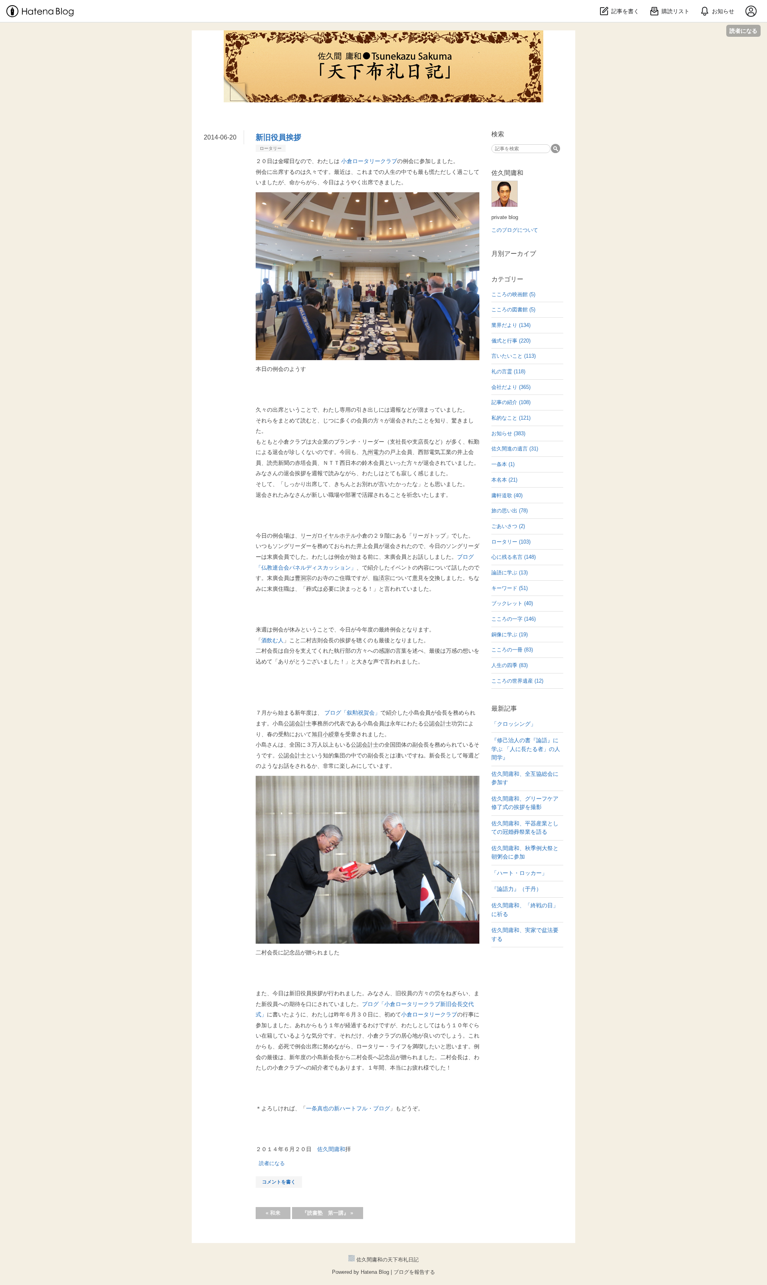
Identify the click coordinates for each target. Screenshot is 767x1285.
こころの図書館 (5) (513, 310)
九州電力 (373, 452)
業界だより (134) (511, 325)
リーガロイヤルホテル (328, 535)
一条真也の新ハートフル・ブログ (348, 1108)
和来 (273, 1213)
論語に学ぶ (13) (509, 573)
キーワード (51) (509, 588)
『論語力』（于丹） (516, 889)
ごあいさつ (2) (508, 526)
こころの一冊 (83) (512, 650)
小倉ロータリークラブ (369, 161)
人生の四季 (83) (509, 665)
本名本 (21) (504, 480)
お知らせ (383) (508, 433)
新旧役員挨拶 (278, 137)
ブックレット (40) (512, 603)
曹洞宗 (303, 578)
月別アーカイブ (513, 253)
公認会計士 (298, 723)
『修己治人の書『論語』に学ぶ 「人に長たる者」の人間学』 (525, 749)
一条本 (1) (503, 464)
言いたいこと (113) (513, 356)
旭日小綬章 (326, 734)
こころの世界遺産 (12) (517, 681)
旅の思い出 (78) (509, 511)
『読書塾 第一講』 (327, 1213)
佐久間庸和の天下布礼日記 (383, 39)
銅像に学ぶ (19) (509, 635)
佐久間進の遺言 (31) (514, 449)
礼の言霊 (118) (508, 372)
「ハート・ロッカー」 (519, 873)
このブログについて (514, 230)
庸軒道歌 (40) (507, 495)
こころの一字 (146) (513, 619)
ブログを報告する (414, 1272)
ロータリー (271, 148)
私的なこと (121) (511, 418)
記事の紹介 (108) (511, 402)
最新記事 (504, 708)
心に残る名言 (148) (513, 557)
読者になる (743, 30)
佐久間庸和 (331, 1149)
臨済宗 (381, 578)
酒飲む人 (272, 640)
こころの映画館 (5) (513, 294)
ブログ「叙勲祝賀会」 (352, 712)
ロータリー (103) (511, 542)
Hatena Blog (375, 1272)
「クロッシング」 (513, 724)
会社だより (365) (511, 387)
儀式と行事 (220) (511, 341)
